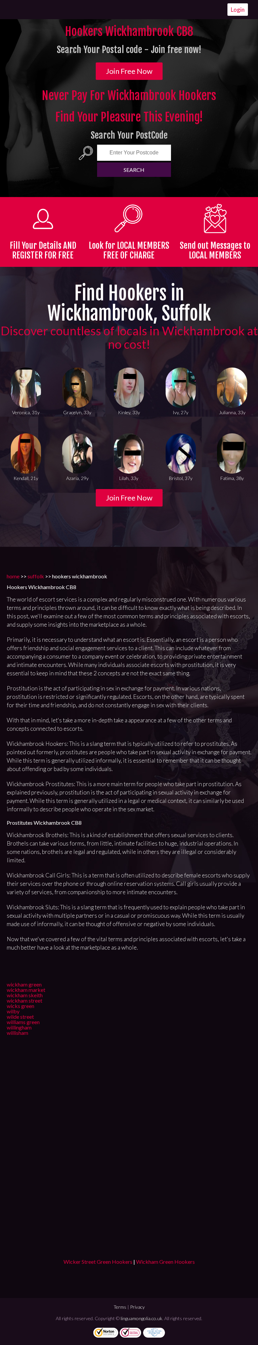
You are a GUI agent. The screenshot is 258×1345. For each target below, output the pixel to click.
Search (134, 169)
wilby (13, 1011)
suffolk (36, 576)
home (13, 576)
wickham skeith (25, 995)
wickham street (24, 1000)
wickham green (24, 984)
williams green (23, 1022)
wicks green (20, 1006)
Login (238, 9)
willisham (17, 1032)
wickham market (26, 990)
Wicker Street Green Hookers (97, 1261)
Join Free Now (129, 71)
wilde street (20, 1016)
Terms (120, 1307)
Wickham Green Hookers (165, 1261)
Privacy (137, 1307)
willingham (19, 1027)
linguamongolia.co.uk (141, 1318)
